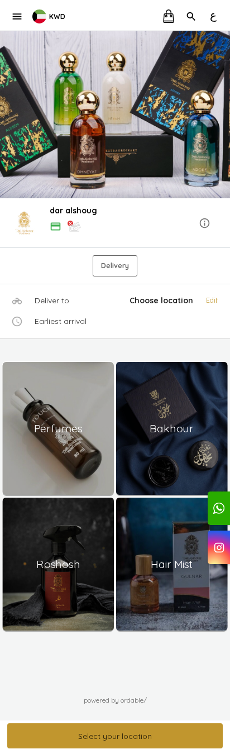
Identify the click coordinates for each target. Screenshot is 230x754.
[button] (115, 223)
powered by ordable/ (115, 700)
